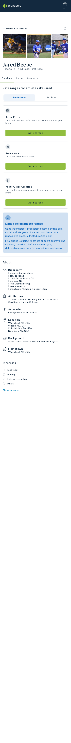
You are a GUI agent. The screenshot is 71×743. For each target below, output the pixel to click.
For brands (19, 97)
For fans (51, 97)
